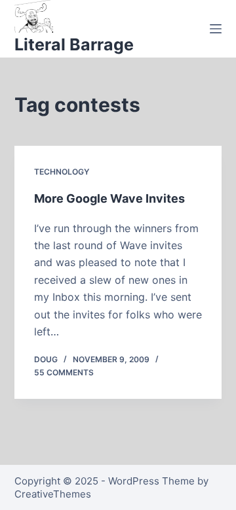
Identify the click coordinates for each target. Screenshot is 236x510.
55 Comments (64, 372)
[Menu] (216, 29)
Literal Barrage (74, 44)
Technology (61, 172)
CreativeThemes (52, 494)
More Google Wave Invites (109, 198)
